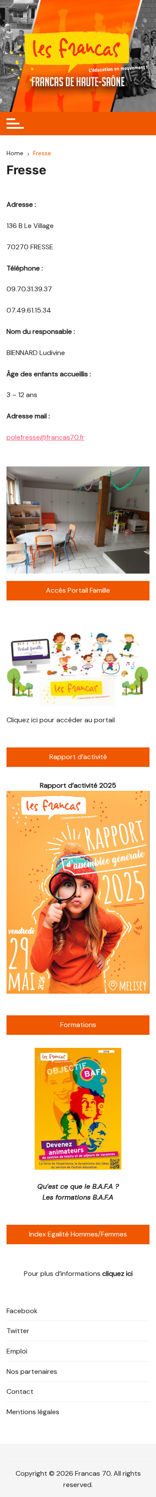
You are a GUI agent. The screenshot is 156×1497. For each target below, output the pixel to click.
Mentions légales (32, 1411)
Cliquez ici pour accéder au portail (60, 719)
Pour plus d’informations (78, 1273)
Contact (19, 1391)
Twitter (17, 1330)
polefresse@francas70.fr (45, 437)
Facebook (22, 1310)
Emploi (16, 1351)
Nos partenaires (31, 1371)
